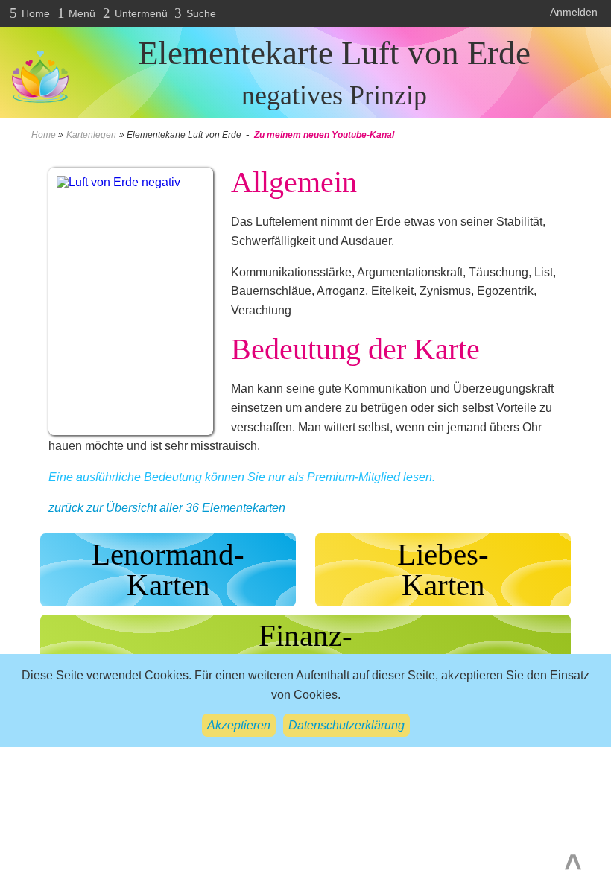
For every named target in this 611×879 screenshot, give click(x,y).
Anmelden (574, 12)
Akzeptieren (238, 725)
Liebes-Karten (443, 569)
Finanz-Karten (305, 650)
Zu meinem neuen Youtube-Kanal (324, 135)
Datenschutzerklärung (346, 725)
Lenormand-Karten (168, 569)
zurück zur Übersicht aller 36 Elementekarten (166, 507)
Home (43, 135)
